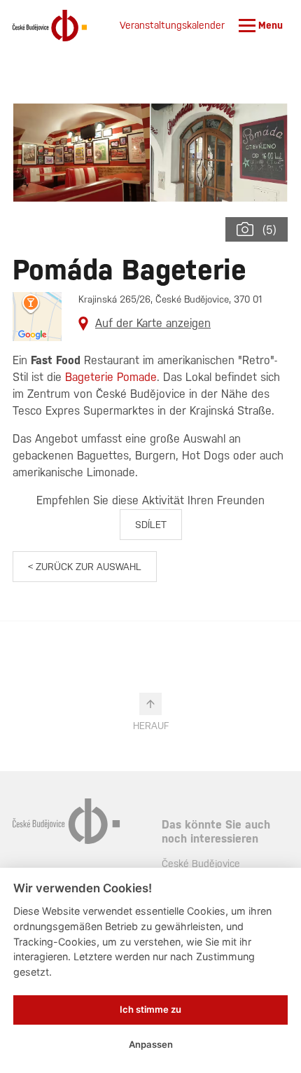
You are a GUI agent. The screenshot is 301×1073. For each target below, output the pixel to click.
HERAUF (151, 725)
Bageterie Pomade (111, 377)
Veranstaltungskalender (172, 25)
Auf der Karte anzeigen (153, 323)
